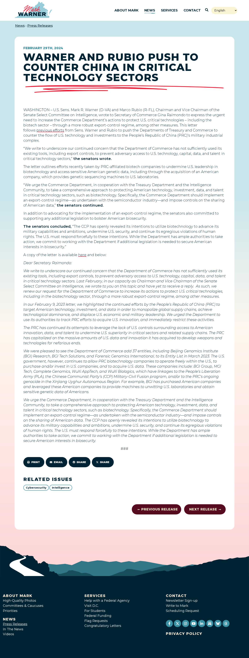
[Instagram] (185, 623)
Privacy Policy (184, 634)
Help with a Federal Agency (107, 601)
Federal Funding (97, 616)
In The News (13, 629)
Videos (8, 634)
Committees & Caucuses (23, 606)
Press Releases (40, 26)
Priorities (10, 611)
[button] (33, 462)
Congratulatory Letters (102, 626)
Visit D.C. (91, 606)
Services (169, 10)
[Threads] (226, 623)
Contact (192, 10)
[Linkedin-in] (201, 623)
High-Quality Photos (19, 601)
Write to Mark (177, 606)
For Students (94, 611)
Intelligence (61, 487)
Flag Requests (96, 621)
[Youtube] (193, 623)
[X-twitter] (177, 623)
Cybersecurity (36, 487)
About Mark (126, 10)
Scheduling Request (182, 611)
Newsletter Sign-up (182, 601)
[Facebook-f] (169, 623)
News (149, 10)
